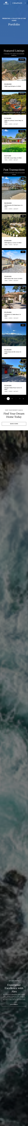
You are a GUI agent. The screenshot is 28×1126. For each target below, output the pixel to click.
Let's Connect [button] (14, 1004)
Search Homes (14, 423)
